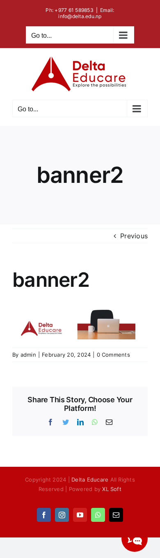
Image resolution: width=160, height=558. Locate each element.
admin (28, 354)
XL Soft (111, 489)
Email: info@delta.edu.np (86, 13)
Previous (134, 236)
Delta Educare (89, 479)
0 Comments (113, 354)
